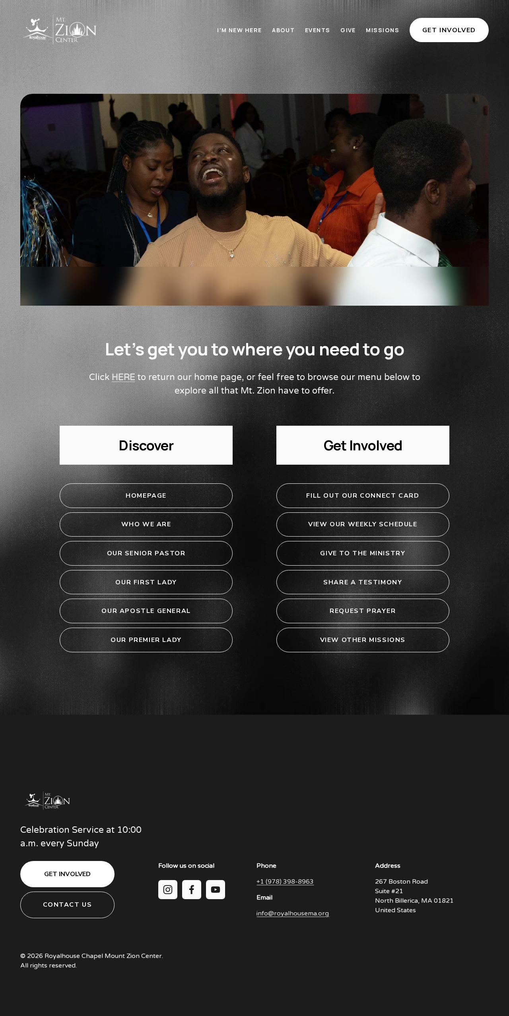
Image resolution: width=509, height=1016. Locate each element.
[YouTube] (215, 889)
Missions (382, 30)
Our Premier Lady (146, 640)
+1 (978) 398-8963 (285, 882)
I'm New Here (239, 30)
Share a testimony (362, 582)
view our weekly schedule (362, 524)
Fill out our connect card (362, 495)
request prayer (363, 611)
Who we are (146, 524)
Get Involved (449, 30)
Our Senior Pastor (146, 553)
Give (348, 30)
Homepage (146, 495)
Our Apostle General (145, 611)
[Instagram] (167, 889)
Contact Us (67, 904)
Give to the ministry (362, 553)
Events (317, 30)
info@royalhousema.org (292, 913)
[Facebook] (191, 889)
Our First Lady (146, 582)
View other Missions (363, 640)
